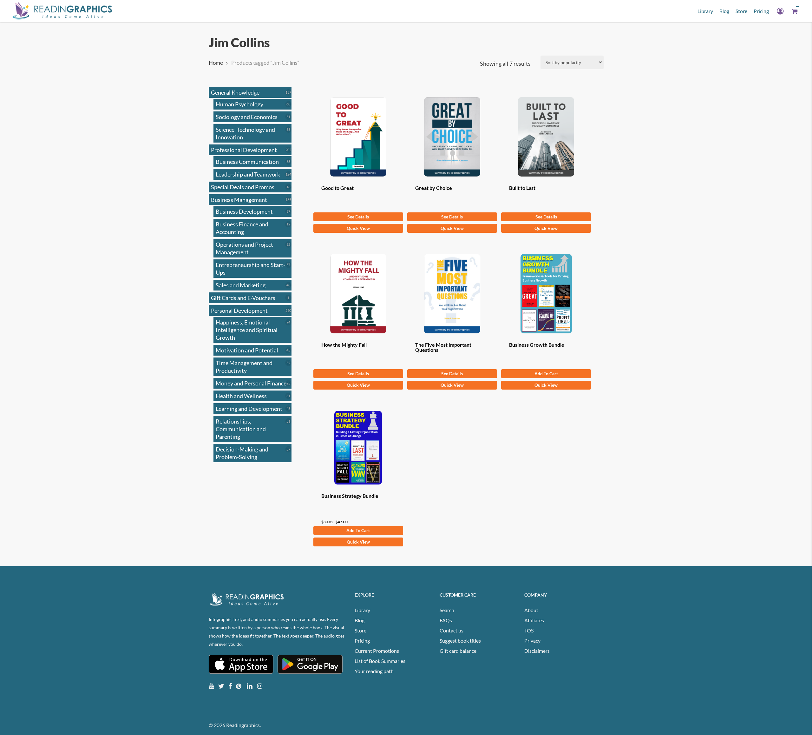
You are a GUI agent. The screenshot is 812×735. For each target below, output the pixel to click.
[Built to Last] (546, 137)
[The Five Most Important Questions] (452, 293)
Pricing (362, 641)
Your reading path (374, 671)
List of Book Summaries (380, 661)
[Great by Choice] (452, 137)
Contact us (451, 630)
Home (216, 63)
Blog (359, 620)
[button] (546, 373)
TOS (529, 630)
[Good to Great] (358, 137)
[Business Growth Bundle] (546, 293)
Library (362, 610)
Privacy (532, 641)
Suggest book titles (460, 641)
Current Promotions (377, 651)
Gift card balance (458, 651)
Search (447, 610)
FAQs (446, 620)
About (531, 610)
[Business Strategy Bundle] (358, 447)
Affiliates (534, 620)
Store (360, 630)
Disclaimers (537, 651)
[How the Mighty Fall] (358, 293)
